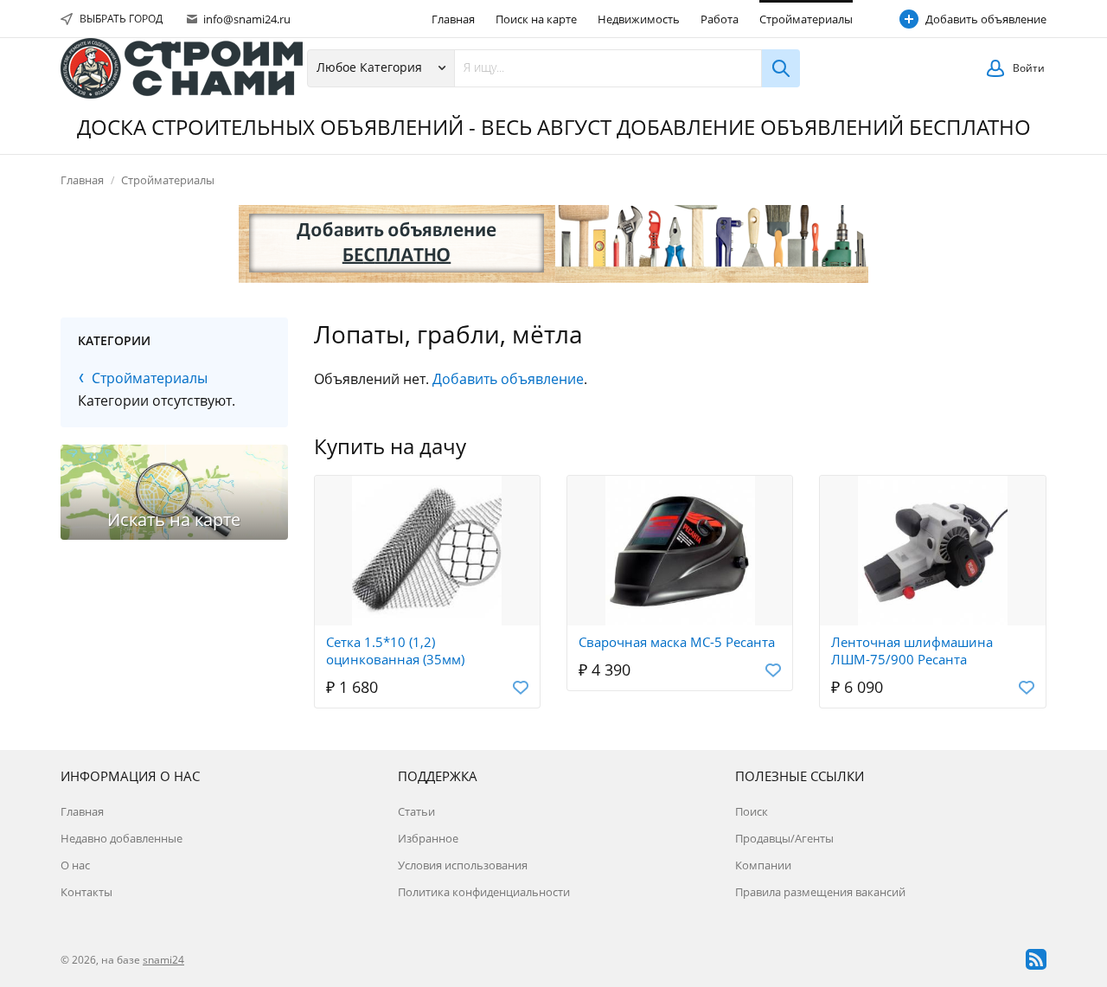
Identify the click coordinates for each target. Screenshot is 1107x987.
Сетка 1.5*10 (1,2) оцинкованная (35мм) (395, 650)
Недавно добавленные (121, 838)
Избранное (428, 838)
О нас (75, 865)
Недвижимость (639, 19)
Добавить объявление (985, 19)
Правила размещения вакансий (820, 892)
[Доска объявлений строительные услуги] (182, 68)
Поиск (751, 811)
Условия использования (463, 865)
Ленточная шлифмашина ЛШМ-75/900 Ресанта (912, 650)
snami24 (163, 959)
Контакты (86, 892)
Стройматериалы (806, 19)
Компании (763, 865)
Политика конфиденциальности (484, 892)
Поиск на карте (536, 19)
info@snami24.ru (246, 19)
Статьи (416, 811)
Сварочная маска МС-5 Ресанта (677, 642)
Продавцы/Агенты (784, 838)
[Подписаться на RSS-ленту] (1036, 959)
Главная (453, 19)
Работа (720, 19)
